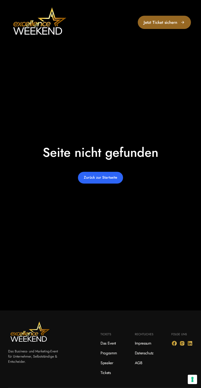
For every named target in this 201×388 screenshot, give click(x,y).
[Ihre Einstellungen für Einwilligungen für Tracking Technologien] (192, 379)
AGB (138, 363)
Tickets (105, 372)
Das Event (108, 343)
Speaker (106, 363)
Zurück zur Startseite (100, 177)
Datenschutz (144, 353)
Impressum (143, 343)
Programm (108, 353)
